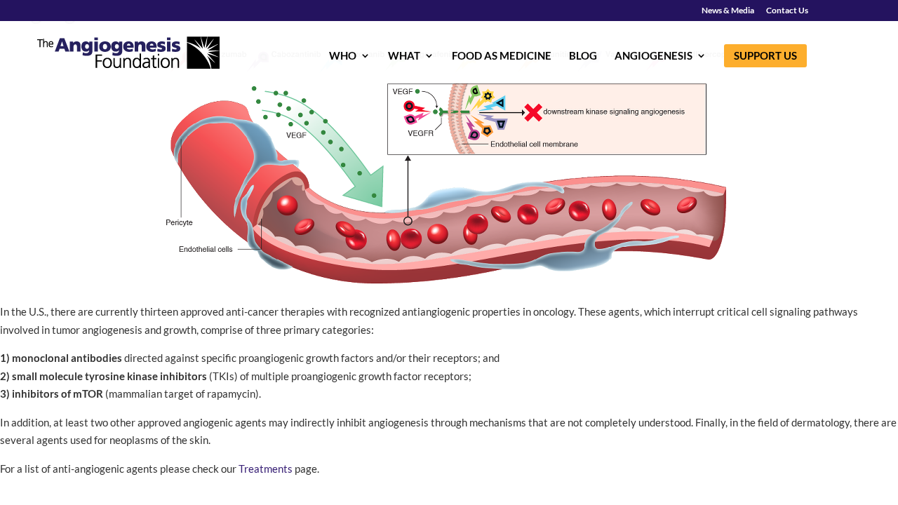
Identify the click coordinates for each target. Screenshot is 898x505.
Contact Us (787, 10)
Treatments (266, 468)
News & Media (728, 10)
